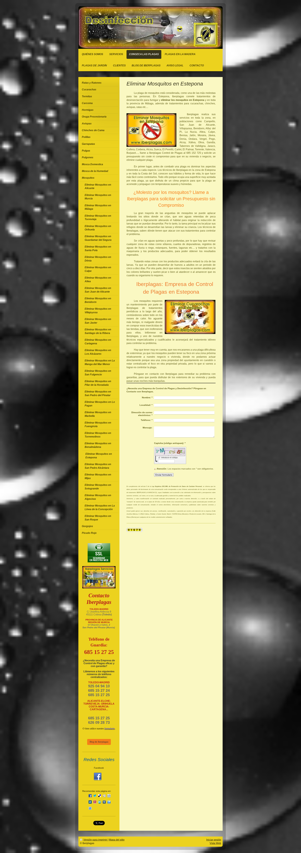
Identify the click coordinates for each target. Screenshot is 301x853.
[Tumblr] (104, 802)
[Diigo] (109, 802)
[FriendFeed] (90, 808)
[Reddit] (109, 795)
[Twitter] (94, 795)
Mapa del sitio (116, 839)
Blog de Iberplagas (99, 742)
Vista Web (215, 843)
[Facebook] (90, 795)
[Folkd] (90, 802)
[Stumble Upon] (99, 802)
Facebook (99, 768)
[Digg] (104, 795)
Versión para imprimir (95, 839)
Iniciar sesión (213, 839)
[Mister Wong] (94, 802)
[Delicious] (99, 795)
